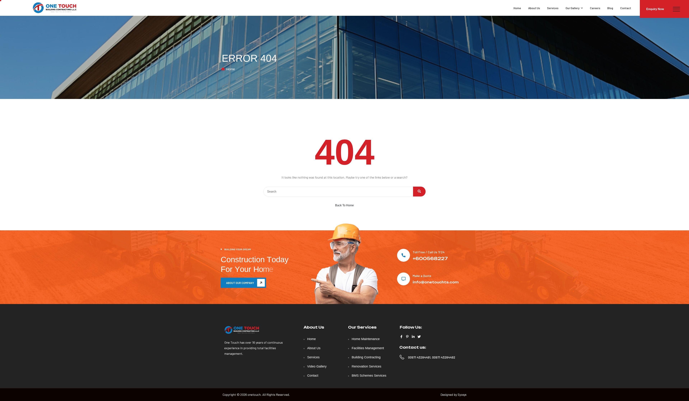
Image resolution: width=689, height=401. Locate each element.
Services (552, 8)
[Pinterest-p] (407, 336)
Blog (610, 8)
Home (517, 8)
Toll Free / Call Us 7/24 (428, 252)
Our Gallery (573, 8)
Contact (625, 8)
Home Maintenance (366, 339)
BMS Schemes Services (369, 375)
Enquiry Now (655, 9)
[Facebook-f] (401, 336)
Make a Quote (422, 276)
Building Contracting (366, 357)
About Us (534, 8)
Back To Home (344, 205)
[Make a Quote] (403, 278)
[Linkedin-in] (413, 336)
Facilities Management (368, 348)
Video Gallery (317, 366)
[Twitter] (419, 336)
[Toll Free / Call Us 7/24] (403, 255)
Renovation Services (366, 366)
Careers (595, 8)
